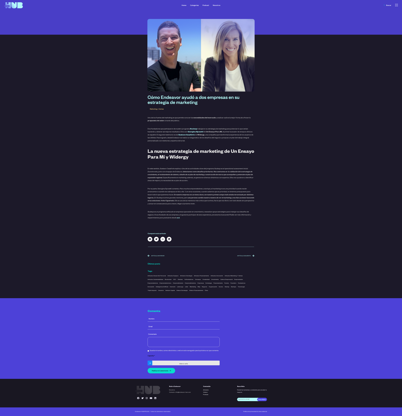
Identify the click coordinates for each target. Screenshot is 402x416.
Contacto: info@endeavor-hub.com (180, 392)
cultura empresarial (226, 279)
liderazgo (180, 287)
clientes (180, 279)
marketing (193, 287)
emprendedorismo (165, 283)
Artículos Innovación (217, 276)
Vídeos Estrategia (182, 290)
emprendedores (153, 283)
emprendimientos (190, 283)
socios (221, 287)
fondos (226, 283)
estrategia (209, 283)
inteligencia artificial (162, 287)
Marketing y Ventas (157, 109)
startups (233, 287)
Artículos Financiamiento (201, 276)
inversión (172, 287)
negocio (204, 287)
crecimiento (215, 279)
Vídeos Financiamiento (196, 290)
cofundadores (188, 279)
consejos (198, 279)
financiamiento (218, 283)
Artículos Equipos (173, 276)
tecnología (241, 287)
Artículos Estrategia (186, 276)
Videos (205, 392)
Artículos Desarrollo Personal (157, 276)
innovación (151, 287)
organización (213, 287)
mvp (199, 287)
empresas (201, 283)
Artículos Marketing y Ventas (234, 276)
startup (227, 287)
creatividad (206, 279)
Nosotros (172, 390)
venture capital (170, 290)
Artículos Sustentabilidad (155, 279)
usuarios (161, 290)
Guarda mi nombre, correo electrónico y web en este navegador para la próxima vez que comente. (184, 351)
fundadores (241, 283)
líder (186, 287)
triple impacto (152, 290)
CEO (174, 279)
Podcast (205, 394)
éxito (206, 290)
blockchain (168, 279)
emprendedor (238, 279)
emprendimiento (178, 283)
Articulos (206, 390)
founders (233, 283)
